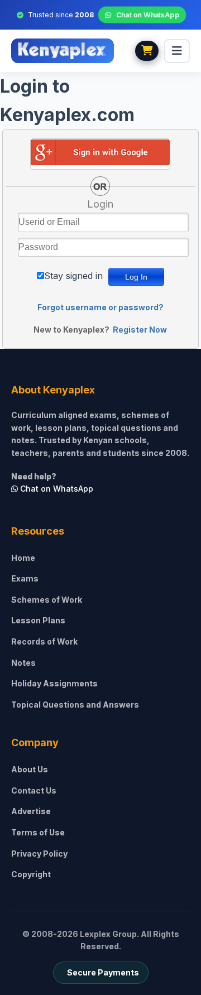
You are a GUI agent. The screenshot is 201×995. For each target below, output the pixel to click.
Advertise (31, 811)
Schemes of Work (46, 599)
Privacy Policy (39, 853)
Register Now (140, 329)
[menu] (177, 51)
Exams (25, 578)
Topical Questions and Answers (75, 704)
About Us (29, 769)
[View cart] (147, 51)
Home (23, 558)
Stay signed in (73, 275)
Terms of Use (38, 832)
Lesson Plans (38, 620)
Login (100, 204)
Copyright (31, 874)
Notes (23, 662)
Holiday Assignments (54, 683)
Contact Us (33, 790)
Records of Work (44, 641)
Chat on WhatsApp (147, 15)
